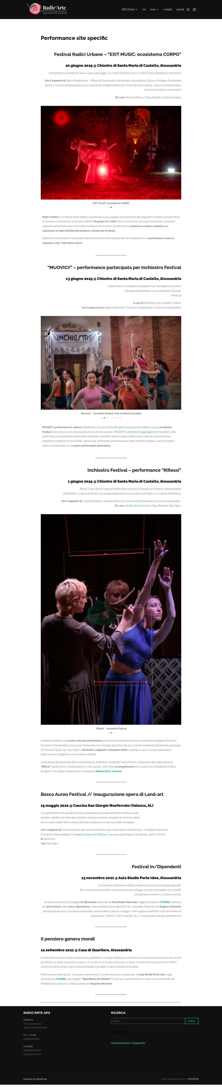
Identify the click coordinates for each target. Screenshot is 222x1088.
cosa (153, 9)
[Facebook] (117, 1033)
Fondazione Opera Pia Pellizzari (89, 834)
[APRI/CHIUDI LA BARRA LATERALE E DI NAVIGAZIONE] (196, 9)
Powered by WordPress (35, 1079)
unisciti (180, 9)
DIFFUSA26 (128, 9)
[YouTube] (122, 1033)
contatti (167, 9)
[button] (108, 207)
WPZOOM (193, 1079)
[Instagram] (113, 1033)
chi (144, 9)
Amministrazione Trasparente (128, 1043)
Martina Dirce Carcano (137, 505)
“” (141, 431)
